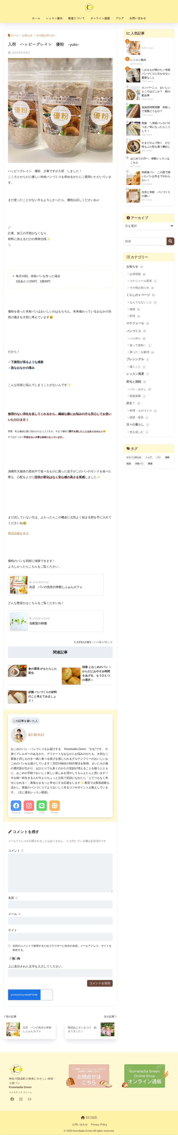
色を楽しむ (138, 432)
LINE (41, 812)
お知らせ (134, 266)
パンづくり (136, 331)
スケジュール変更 (143, 280)
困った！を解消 (142, 352)
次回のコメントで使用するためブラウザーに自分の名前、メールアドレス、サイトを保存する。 (62, 948)
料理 (135, 316)
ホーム (36, 18)
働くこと (137, 366)
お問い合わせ (137, 18)
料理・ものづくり (143, 410)
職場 (150, 463)
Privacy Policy (99, 1124)
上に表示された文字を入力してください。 (36, 966)
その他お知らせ (103, 642)
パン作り (137, 338)
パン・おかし (140, 389)
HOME (91, 1117)
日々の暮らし (137, 424)
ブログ (119, 18)
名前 (13, 898)
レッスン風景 (137, 373)
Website (54, 812)
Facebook (16, 812)
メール (14, 914)
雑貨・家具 (138, 417)
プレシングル (137, 359)
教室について (76, 18)
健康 (135, 309)
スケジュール (137, 323)
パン (158, 457)
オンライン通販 (100, 18)
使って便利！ (140, 345)
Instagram (29, 812)
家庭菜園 (137, 396)
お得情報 (137, 274)
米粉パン (139, 463)
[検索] (170, 241)
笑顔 (129, 463)
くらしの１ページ (140, 295)
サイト (12, 930)
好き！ (133, 403)
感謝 (167, 457)
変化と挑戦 (136, 381)
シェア (149, 457)
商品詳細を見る (18, 533)
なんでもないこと (143, 302)
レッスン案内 (54, 18)
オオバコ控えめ (134, 457)
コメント (16, 850)
